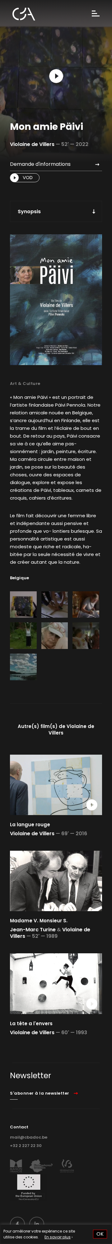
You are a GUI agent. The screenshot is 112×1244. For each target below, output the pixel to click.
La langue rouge (30, 824)
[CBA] (23, 14)
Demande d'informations (40, 164)
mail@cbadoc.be (28, 1137)
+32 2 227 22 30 (26, 1146)
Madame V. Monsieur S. (39, 920)
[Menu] (96, 14)
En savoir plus (57, 1237)
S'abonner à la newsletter (39, 1093)
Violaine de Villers (32, 144)
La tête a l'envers (31, 1023)
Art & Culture (25, 383)
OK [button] (100, 1233)
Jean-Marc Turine (33, 929)
